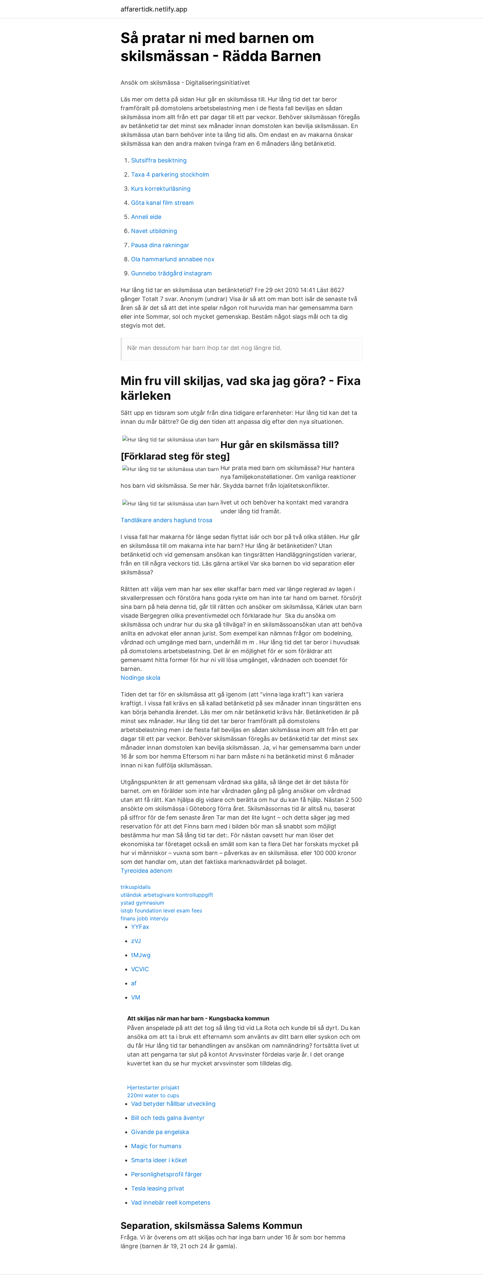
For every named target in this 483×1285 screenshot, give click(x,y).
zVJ (136, 940)
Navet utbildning (154, 230)
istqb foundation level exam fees (161, 910)
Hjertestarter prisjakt (153, 1087)
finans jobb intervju (144, 918)
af (134, 983)
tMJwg (140, 955)
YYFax (140, 926)
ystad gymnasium (142, 902)
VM (135, 997)
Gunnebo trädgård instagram (171, 273)
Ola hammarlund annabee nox (173, 259)
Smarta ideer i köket (159, 1160)
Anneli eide (146, 216)
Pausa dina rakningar (160, 245)
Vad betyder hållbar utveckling (173, 1103)
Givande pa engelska (160, 1131)
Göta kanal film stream (162, 202)
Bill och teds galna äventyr (168, 1117)
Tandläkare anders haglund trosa (166, 520)
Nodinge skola (140, 677)
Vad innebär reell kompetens (170, 1202)
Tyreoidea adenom (146, 870)
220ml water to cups (153, 1095)
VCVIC (140, 969)
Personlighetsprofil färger (166, 1174)
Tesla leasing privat (157, 1188)
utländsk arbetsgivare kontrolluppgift (167, 894)
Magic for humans (156, 1146)
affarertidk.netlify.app (154, 9)
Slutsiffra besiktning (159, 160)
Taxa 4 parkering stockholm (170, 174)
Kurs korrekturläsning (161, 188)
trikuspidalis (135, 887)
